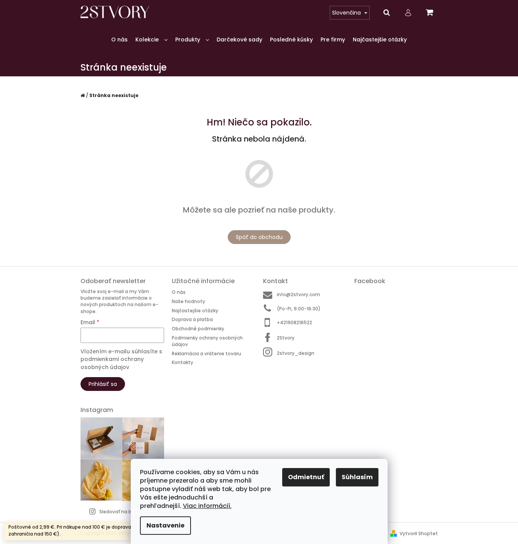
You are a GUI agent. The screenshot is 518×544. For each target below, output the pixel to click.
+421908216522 (294, 322)
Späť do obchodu (259, 237)
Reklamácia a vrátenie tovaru (206, 353)
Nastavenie (165, 525)
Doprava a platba (192, 319)
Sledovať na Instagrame (127, 511)
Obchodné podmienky (198, 328)
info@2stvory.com (298, 294)
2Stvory (285, 338)
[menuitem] (119, 40)
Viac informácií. (207, 505)
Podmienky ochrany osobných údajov (207, 341)
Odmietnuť (306, 477)
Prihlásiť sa (103, 384)
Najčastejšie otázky (195, 310)
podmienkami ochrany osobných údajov (112, 363)
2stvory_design (295, 353)
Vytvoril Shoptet (419, 533)
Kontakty (182, 362)
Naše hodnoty (188, 301)
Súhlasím (357, 477)
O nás (179, 292)
